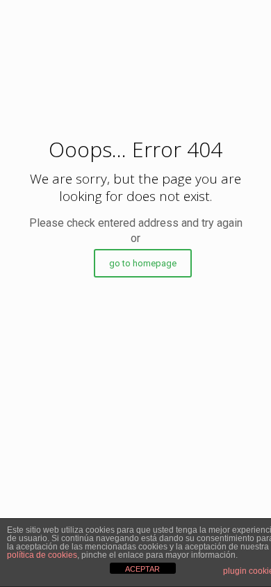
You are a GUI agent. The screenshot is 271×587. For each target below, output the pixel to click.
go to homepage (142, 263)
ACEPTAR (142, 569)
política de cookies (42, 555)
